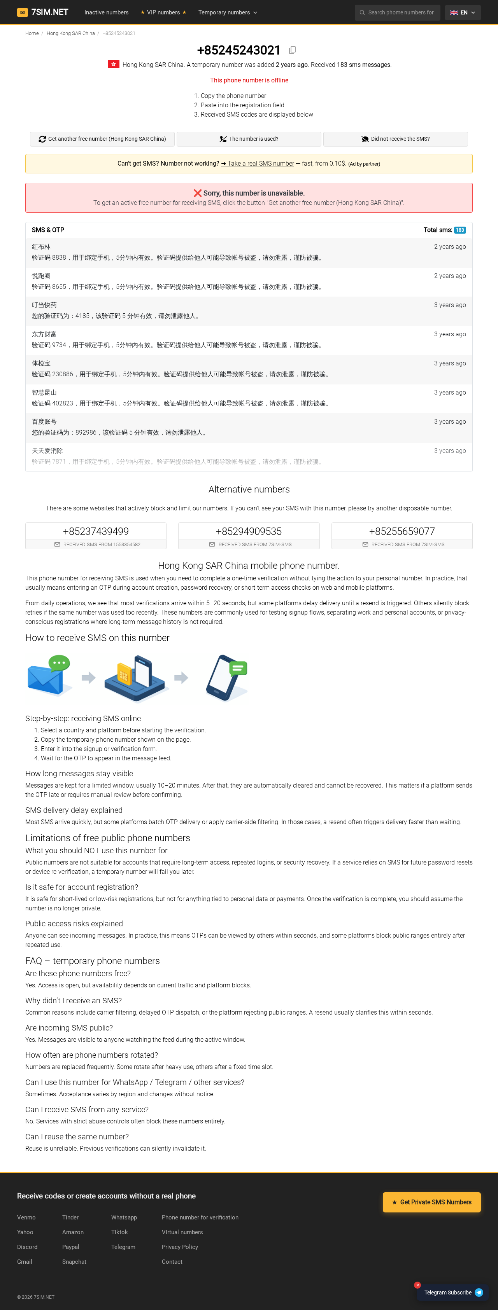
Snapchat (74, 1261)
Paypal (70, 1247)
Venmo (26, 1217)
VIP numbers (163, 12)
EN (464, 12)
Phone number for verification (200, 1217)
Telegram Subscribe (444, 1290)
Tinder (70, 1217)
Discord (27, 1247)
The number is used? (254, 139)
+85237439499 (96, 531)
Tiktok (119, 1232)
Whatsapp (124, 1217)
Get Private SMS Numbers (432, 1202)
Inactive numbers (106, 12)
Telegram (123, 1247)
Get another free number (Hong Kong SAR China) (107, 139)
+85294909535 (249, 531)
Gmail (24, 1261)
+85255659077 (402, 531)
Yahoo (25, 1232)
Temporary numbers (224, 12)
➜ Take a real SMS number (257, 163)
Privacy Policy (180, 1247)
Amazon (73, 1232)
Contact (172, 1261)
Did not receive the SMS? (400, 139)
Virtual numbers (182, 1232)
